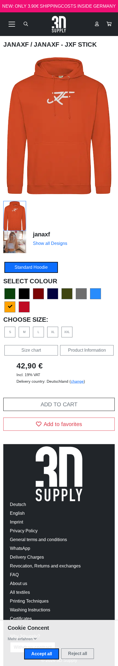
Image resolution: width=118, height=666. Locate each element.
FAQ (14, 574)
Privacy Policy (24, 530)
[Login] (97, 24)
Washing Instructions (30, 610)
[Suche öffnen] (25, 24)
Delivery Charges (27, 557)
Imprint (16, 522)
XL (53, 332)
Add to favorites (63, 424)
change (77, 381)
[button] (109, 24)
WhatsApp (20, 548)
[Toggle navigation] (11, 24)
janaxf (16, 44)
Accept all (41, 653)
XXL (67, 332)
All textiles (20, 592)
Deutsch (18, 504)
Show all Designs (50, 243)
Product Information (87, 350)
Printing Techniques (29, 601)
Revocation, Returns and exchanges (45, 566)
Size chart (31, 350)
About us (18, 583)
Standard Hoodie (31, 267)
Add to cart (59, 404)
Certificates (21, 618)
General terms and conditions (38, 539)
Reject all (77, 653)
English (17, 513)
